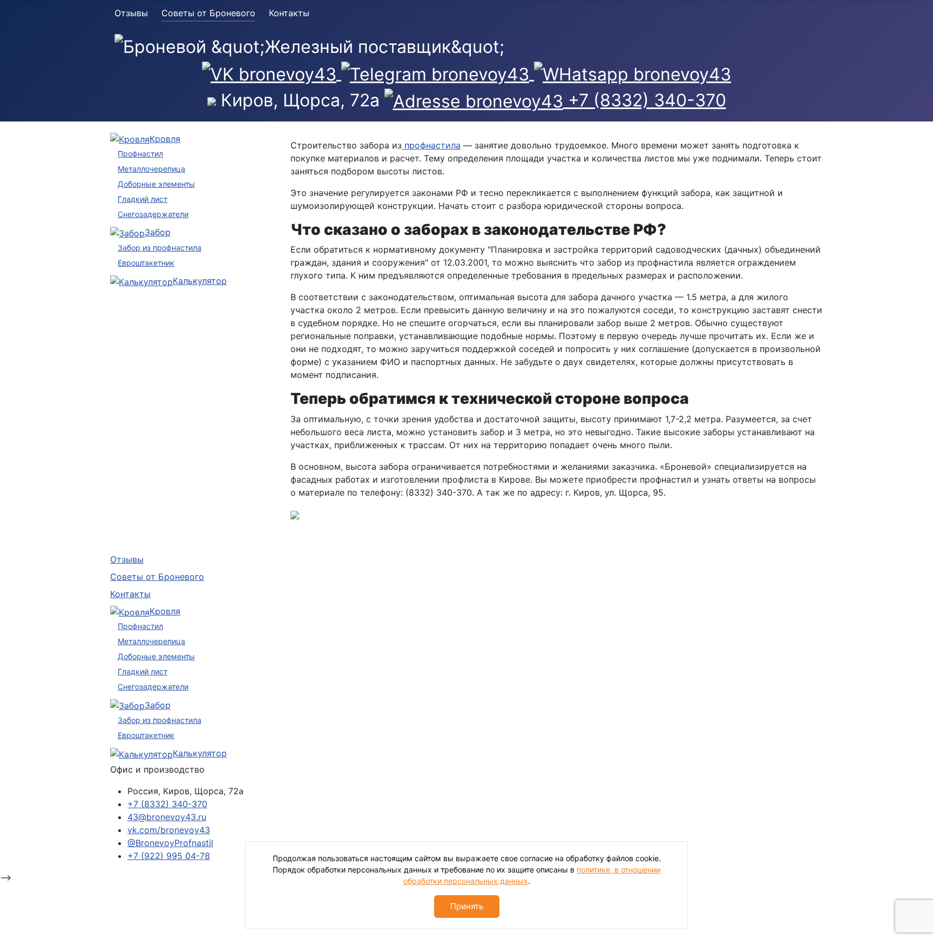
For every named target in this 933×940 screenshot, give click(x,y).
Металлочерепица (151, 168)
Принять (466, 906)
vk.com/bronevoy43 (168, 829)
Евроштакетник (146, 262)
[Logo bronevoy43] (309, 45)
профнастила (431, 145)
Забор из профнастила (159, 247)
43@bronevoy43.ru (166, 816)
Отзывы (131, 13)
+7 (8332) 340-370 (167, 804)
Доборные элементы (156, 183)
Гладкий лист (142, 199)
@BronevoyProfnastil (170, 842)
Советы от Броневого (208, 13)
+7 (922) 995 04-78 (168, 855)
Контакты (289, 13)
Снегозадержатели (153, 214)
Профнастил (140, 153)
